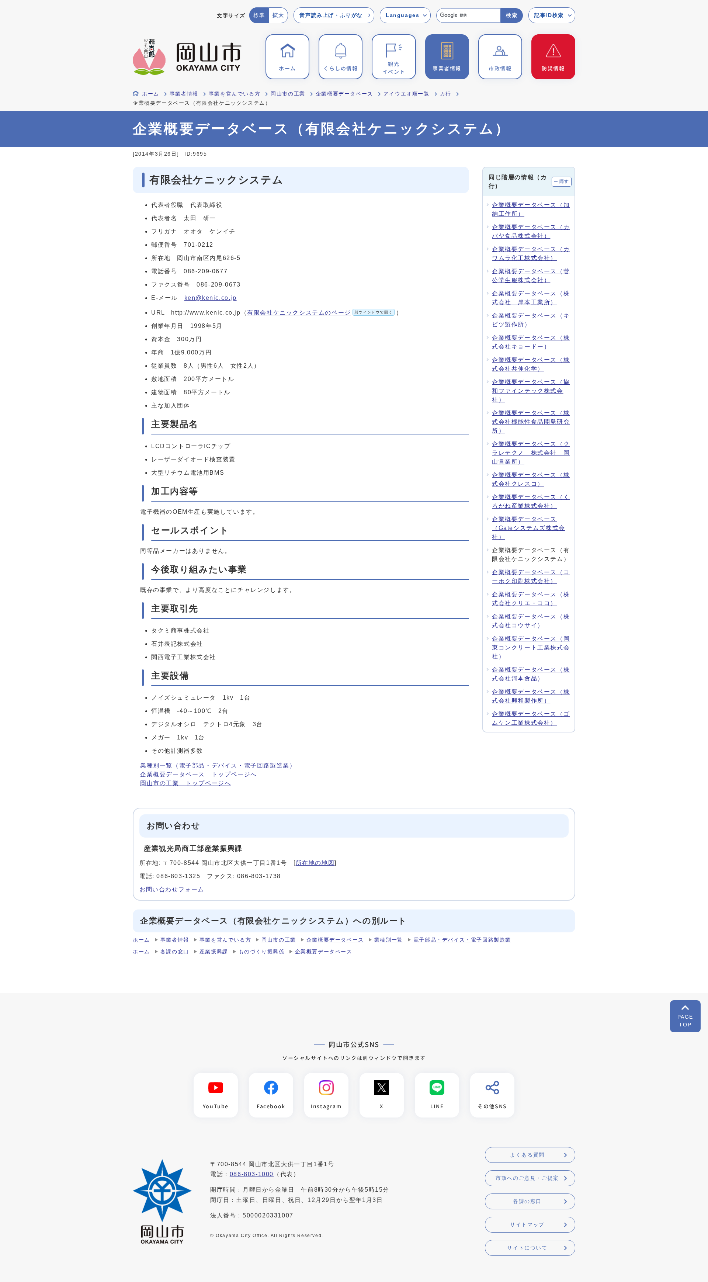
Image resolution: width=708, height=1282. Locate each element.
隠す (564, 181)
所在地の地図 (315, 863)
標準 (259, 15)
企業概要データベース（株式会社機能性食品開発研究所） (531, 422)
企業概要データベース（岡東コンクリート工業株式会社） (531, 647)
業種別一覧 (388, 940)
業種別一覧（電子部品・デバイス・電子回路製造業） (218, 765)
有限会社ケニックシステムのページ (320, 312)
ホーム (150, 94)
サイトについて (527, 1248)
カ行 (445, 94)
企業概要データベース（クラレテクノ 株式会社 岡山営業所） (531, 453)
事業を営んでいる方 (234, 94)
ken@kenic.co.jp (210, 298)
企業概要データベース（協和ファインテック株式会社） (531, 391)
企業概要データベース (344, 94)
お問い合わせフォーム (171, 889)
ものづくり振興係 (262, 951)
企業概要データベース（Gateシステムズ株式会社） (528, 528)
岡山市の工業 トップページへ (185, 783)
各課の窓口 (174, 951)
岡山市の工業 (288, 94)
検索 (511, 15)
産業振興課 (213, 951)
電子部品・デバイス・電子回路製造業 (462, 940)
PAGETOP (685, 1021)
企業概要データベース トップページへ (198, 774)
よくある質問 (527, 1155)
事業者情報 (184, 94)
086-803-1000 (252, 1174)
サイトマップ (527, 1224)
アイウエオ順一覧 (407, 94)
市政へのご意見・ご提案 (527, 1178)
